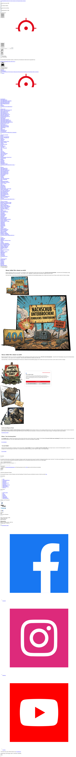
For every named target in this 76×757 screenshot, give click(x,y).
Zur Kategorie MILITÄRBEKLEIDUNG (7, 235)
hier (46, 474)
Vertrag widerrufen (5, 486)
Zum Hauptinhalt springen (4, 0)
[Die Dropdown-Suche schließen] (12, 48)
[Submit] (0, 464)
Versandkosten (4, 497)
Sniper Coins (4, 496)
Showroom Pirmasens (6, 484)
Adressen (11, 71)
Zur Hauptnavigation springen (21, 0)
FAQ (3, 493)
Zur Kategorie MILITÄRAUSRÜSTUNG (7, 199)
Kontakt (3, 494)
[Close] (0, 756)
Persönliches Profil (7, 71)
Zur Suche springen (12, 0)
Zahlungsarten (15, 71)
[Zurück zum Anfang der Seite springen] (1, 755)
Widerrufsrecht (4, 485)
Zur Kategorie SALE (4, 256)
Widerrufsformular (5, 498)
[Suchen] (10, 48)
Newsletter (4, 483)
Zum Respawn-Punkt (4, 432)
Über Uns (4, 487)
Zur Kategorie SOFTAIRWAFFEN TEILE (7, 164)
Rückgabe (4, 495)
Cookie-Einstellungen (6, 480)
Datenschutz (4, 481)
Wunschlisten (30, 71)
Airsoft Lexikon (5, 492)
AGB (26, 467)
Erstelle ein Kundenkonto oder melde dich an (7, 61)
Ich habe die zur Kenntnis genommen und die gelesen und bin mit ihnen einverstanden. (21, 467)
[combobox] (5, 48)
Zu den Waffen (3, 451)
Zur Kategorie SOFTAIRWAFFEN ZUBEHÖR (8, 132)
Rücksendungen (21, 71)
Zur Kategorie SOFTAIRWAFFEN (6, 106)
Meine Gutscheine (36, 71)
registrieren (4, 70)
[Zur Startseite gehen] (31, 42)
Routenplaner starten (5, 525)
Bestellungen (26, 71)
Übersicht (2, 71)
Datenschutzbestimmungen (10, 467)
